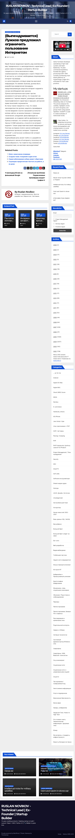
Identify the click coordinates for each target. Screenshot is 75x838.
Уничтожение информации (62, 688)
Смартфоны (57, 648)
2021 (55, 264)
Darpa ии (56, 173)
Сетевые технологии (60, 635)
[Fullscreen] (70, 49)
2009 (55, 317)
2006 (55, 332)
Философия (57, 703)
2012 (55, 303)
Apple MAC (56, 387)
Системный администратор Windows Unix (61, 641)
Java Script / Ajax (58, 421)
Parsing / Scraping (59, 436)
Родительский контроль (61, 625)
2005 (55, 337)
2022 (55, 259)
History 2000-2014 (68, 834)
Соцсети (56, 676)
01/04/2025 (45, 793)
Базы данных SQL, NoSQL (61, 519)
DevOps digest (59, 223)
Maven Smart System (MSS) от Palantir (54, 769)
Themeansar (4, 835)
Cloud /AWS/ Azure (59, 392)
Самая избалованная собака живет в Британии (26, 159)
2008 (55, 322)
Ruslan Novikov (26, 192)
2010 (55, 312)
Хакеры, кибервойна (60, 708)
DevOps (55, 402)
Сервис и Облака (59, 630)
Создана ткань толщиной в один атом (23, 156)
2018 (55, 279)
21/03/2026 (45, 773)
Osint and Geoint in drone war (55, 791)
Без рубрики (57, 524)
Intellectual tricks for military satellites (18, 789)
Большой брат (58, 529)
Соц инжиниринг (59, 660)
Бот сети (56, 540)
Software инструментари (61, 478)
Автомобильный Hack (60, 502)
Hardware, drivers (59, 411)
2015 (55, 293)
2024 (55, 254)
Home (59, 834)
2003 (55, 346)
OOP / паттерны (58, 431)
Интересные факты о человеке (25, 221)
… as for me (57, 373)
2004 (55, 341)
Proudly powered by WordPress (10, 833)
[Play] (56, 49)
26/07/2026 (9, 773)
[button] (67, 21)
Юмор (55, 730)
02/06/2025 (9, 793)
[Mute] (68, 49)
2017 (54, 283)
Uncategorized (58, 498)
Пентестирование (59, 606)
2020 (55, 269)
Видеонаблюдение (59, 550)
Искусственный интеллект (62, 565)
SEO (54, 464)
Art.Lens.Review (65, 133)
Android (55, 378)
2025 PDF (57, 159)
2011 (54, 308)
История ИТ (57, 569)
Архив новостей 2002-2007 (13, 32)
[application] (62, 46)
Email (54, 213)
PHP (54, 440)
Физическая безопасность (62, 698)
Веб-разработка (58, 545)
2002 (55, 351)
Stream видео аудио (60, 483)
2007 (55, 327)
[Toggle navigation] (36, 21)
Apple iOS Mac (58, 382)
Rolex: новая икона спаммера (19, 154)
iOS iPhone (56, 416)
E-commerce (57, 407)
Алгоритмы (57, 507)
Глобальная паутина (60, 555)
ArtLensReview (64, 137)
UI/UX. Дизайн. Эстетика (61, 493)
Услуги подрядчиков (60, 693)
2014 (55, 298)
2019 (55, 274)
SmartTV (56, 469)
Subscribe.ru (57, 360)
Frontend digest (60, 226)
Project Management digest (60, 220)
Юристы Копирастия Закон (62, 742)
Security (55, 459)
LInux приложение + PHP (61, 426)
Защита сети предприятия (62, 560)
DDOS (55, 397)
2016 (55, 288)
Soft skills (56, 473)
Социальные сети (59, 665)
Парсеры (56, 602)
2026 (55, 245)
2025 (55, 250)
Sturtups (56, 488)
